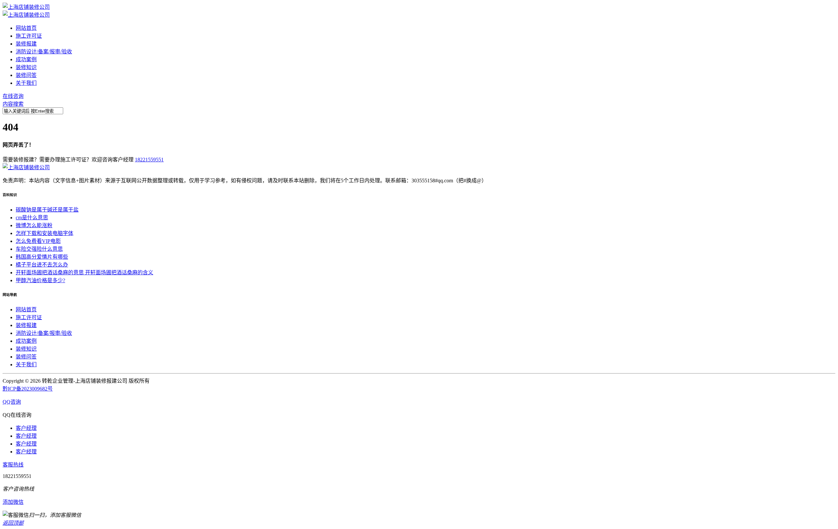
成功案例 (26, 59)
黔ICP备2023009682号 (28, 389)
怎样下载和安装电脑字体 (44, 233)
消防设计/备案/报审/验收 (44, 51)
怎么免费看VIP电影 (38, 241)
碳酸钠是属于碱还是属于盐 (47, 209)
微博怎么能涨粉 (34, 225)
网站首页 (26, 28)
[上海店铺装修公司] (26, 7)
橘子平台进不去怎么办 (42, 264)
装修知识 (26, 67)
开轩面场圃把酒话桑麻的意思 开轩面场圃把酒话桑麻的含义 (84, 272)
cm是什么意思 (32, 217)
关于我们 (26, 83)
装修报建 (26, 43)
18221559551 (149, 159)
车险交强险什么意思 (39, 249)
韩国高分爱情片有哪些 (42, 257)
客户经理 (26, 428)
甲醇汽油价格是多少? (40, 280)
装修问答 (26, 75)
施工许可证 (29, 36)
